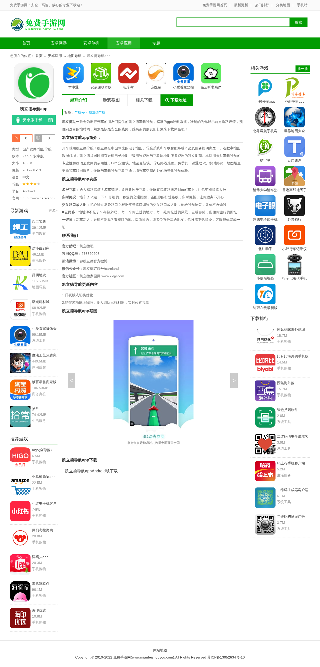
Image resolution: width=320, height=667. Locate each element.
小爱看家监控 (183, 87)
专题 (156, 43)
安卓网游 (59, 43)
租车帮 (128, 87)
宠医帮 (156, 87)
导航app (80, 112)
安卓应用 (124, 43)
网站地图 (160, 650)
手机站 (302, 5)
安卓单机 (91, 43)
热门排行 (262, 5)
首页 (26, 43)
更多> (53, 211)
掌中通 (73, 87)
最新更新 (241, 5)
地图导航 (75, 56)
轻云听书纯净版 (211, 88)
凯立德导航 (97, 112)
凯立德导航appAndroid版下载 (91, 471)
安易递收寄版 (101, 87)
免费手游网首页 (214, 5)
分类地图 (283, 5)
